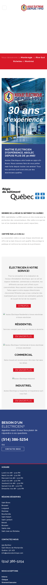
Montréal (5, 511)
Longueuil (5, 508)
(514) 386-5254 (13, 561)
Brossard (5, 505)
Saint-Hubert (6, 517)
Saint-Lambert (7, 520)
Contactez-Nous (13, 449)
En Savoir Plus (23, 336)
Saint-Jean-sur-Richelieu (11, 531)
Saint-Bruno (6, 502)
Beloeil (4, 522)
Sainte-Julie (6, 528)
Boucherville (6, 514)
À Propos (23, 305)
